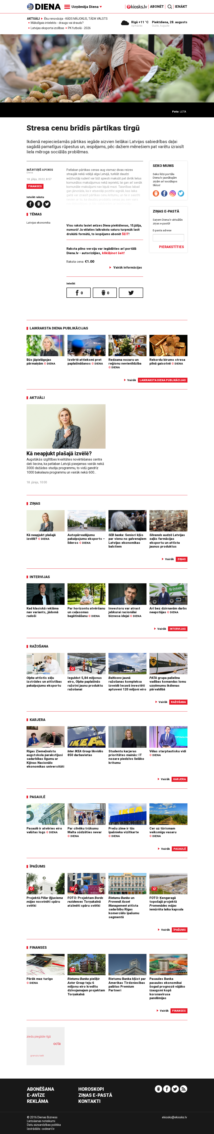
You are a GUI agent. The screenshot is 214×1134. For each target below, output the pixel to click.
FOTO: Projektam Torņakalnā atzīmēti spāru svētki (85, 901)
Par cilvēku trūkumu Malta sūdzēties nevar (85, 832)
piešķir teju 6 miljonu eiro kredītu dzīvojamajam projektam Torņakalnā (86, 986)
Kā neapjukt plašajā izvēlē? (59, 453)
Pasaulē (37, 797)
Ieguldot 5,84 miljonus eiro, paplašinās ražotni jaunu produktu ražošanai (85, 683)
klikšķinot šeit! (113, 253)
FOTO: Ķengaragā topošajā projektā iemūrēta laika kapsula (166, 903)
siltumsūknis (54, 1058)
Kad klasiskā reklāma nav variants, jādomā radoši (43, 612)
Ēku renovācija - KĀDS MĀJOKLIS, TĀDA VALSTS (76, 18)
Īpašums (37, 866)
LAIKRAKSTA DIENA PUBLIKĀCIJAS (59, 328)
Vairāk (131, 380)
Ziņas (35, 503)
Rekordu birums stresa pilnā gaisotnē (167, 361)
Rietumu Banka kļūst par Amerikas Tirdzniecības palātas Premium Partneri (127, 984)
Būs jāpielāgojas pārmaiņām (41, 361)
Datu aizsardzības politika (44, 1124)
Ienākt (181, 7)
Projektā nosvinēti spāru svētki (45, 901)
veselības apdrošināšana (44, 1048)
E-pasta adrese (162, 230)
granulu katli (37, 1055)
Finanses (35, 186)
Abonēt (157, 7)
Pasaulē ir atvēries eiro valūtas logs (44, 830)
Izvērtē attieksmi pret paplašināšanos (85, 361)
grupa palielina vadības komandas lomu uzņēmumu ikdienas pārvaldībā (167, 683)
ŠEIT (125, 234)
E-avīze (36, 1095)
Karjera (37, 720)
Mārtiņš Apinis (40, 170)
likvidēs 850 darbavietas (85, 753)
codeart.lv (48, 1128)
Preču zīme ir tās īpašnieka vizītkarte (123, 832)
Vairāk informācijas (127, 267)
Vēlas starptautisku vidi (167, 753)
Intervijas (40, 577)
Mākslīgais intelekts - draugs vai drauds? (57, 23)
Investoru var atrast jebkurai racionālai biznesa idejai (124, 612)
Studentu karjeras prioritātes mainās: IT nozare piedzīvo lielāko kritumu (126, 757)
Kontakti (89, 1101)
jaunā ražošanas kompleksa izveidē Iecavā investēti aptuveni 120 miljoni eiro (127, 683)
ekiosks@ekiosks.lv (174, 1117)
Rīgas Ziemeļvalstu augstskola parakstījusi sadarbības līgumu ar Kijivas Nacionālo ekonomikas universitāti (45, 758)
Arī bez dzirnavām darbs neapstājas (168, 610)
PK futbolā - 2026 (79, 28)
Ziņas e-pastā (95, 1095)
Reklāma (37, 1101)
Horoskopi (91, 1089)
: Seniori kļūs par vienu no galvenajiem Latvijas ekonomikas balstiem (127, 540)
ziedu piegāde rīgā (39, 1036)
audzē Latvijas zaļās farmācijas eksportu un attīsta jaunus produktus (167, 540)
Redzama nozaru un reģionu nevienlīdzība (124, 363)
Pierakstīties (171, 247)
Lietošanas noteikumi (41, 1121)
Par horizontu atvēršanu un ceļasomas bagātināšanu (86, 612)
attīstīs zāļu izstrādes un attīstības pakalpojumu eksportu (44, 681)
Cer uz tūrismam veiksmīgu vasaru (162, 832)
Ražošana (39, 646)
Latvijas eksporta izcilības (47, 28)
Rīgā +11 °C (140, 22)
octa (57, 1043)
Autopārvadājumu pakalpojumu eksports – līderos (86, 539)
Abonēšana (40, 1089)
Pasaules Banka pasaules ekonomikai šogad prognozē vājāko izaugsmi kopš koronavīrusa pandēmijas (167, 988)
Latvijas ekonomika (38, 222)
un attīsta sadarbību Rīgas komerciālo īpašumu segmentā (123, 907)
